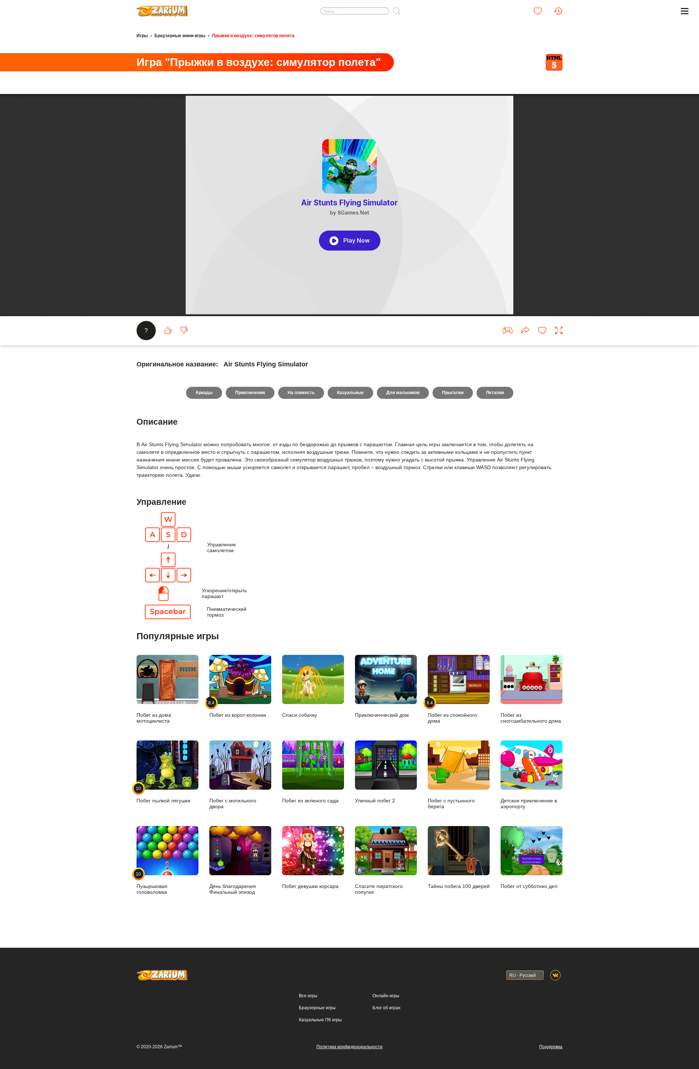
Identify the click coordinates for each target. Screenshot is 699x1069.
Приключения (250, 392)
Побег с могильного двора (232, 803)
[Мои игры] (537, 11)
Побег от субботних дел (529, 886)
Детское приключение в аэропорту (529, 803)
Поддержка (550, 1046)
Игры (142, 35)
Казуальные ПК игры (320, 1019)
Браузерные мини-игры (179, 35)
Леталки (495, 392)
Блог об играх (386, 1007)
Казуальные (350, 392)
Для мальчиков (402, 392)
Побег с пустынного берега (451, 803)
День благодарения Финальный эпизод (232, 889)
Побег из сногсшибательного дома (531, 718)
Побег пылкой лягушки (163, 794)
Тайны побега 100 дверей (459, 886)
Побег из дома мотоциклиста (154, 718)
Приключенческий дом (382, 715)
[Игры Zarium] (162, 8)
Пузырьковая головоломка (152, 883)
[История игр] (558, 11)
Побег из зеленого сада (310, 800)
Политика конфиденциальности (349, 1046)
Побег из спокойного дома (452, 712)
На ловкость (301, 392)
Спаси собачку (299, 715)
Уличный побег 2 (375, 800)
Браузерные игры (317, 1007)
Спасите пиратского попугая (379, 889)
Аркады (204, 392)
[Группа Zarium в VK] (555, 975)
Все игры (308, 995)
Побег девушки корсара (310, 886)
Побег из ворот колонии (237, 709)
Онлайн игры (385, 995)
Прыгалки (452, 392)
